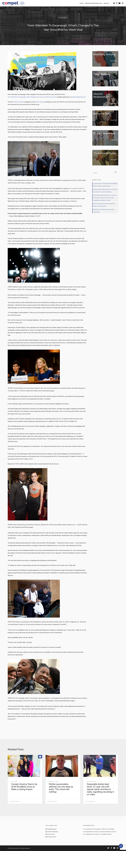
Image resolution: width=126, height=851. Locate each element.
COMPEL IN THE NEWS (16, 757)
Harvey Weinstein (18, 102)
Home (82, 3)
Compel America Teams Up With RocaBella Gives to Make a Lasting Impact (105, 185)
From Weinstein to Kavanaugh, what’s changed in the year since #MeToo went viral (32, 97)
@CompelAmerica (50, 837)
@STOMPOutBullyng (51, 832)
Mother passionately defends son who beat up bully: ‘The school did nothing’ (105, 191)
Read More (113, 61)
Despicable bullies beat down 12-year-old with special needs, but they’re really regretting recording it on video (105, 197)
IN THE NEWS (63, 17)
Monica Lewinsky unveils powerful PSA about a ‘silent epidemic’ (104, 205)
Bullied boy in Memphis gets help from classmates (104, 211)
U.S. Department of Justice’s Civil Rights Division (97, 834)
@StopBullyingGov (51, 829)
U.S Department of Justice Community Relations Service (99, 832)
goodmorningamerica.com (78, 97)
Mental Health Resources (93, 3)
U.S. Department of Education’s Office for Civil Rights (98, 829)
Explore (106, 3)
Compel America (15, 801)
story (71, 188)
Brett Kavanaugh (40, 102)
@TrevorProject (50, 834)
